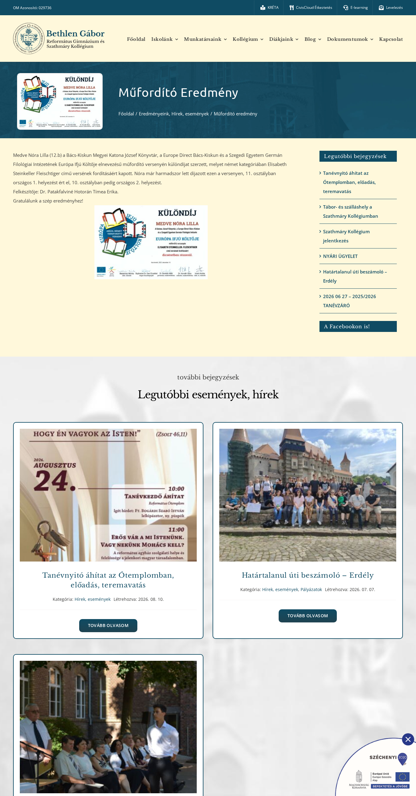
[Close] (408, 739)
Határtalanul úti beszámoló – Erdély (355, 276)
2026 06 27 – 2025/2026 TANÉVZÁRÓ (349, 300)
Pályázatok (327, 502)
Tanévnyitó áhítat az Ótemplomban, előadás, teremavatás (349, 182)
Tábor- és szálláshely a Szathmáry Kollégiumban (350, 211)
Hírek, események (108, 502)
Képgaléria (127, 734)
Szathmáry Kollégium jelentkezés (346, 236)
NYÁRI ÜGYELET (340, 256)
